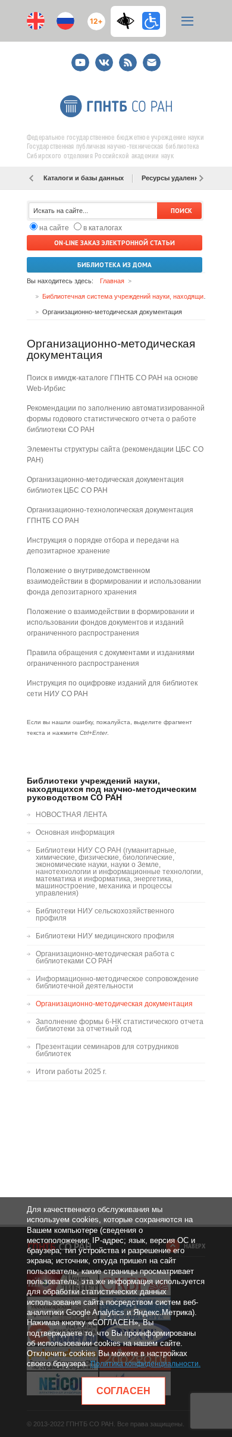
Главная (112, 280)
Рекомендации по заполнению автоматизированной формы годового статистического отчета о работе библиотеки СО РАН (116, 419)
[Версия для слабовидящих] (128, 21)
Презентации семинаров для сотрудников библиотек (107, 1050)
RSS (126, 57)
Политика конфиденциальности (144, 1364)
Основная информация (75, 832)
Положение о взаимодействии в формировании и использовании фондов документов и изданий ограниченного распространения (111, 622)
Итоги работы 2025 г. (71, 1071)
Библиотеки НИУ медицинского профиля (105, 936)
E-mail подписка (152, 62)
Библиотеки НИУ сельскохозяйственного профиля (105, 914)
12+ (93, 16)
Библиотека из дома (114, 265)
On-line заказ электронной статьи (114, 243)
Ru (65, 21)
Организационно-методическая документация (114, 1004)
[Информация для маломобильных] (151, 21)
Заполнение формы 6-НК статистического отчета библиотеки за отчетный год (119, 1025)
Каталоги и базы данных (83, 177)
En (36, 21)
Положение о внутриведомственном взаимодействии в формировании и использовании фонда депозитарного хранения (114, 581)
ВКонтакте (104, 57)
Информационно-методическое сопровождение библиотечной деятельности (117, 982)
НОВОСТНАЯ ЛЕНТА (71, 814)
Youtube (80, 57)
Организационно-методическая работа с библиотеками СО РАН (105, 957)
